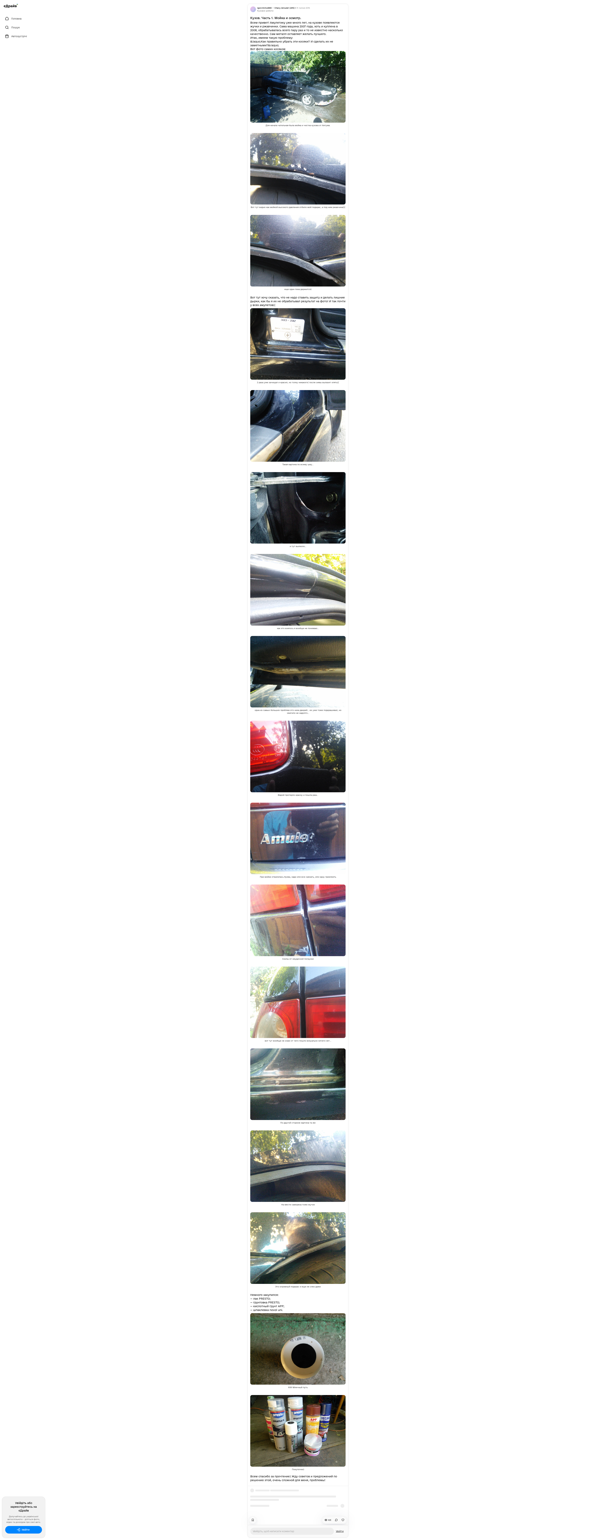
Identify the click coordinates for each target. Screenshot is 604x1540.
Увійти (26, 1529)
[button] (265, 10)
